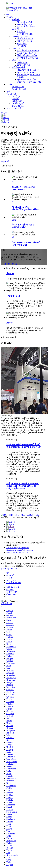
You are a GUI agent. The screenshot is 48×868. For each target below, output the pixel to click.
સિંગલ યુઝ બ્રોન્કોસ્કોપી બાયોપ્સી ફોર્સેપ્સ (23, 226)
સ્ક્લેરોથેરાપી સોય (25, 34)
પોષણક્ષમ (10, 273)
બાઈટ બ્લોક (22, 63)
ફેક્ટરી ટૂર (16, 96)
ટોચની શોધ (11, 594)
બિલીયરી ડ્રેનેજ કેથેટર (27, 55)
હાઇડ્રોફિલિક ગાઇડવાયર (28, 51)
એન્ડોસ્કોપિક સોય (25, 39)
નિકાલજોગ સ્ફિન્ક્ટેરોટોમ (28, 58)
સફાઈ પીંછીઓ (23, 65)
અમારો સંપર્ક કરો (13, 108)
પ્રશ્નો (8, 91)
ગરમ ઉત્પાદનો (12, 587)
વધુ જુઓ (5, 161)
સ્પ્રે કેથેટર (22, 43)
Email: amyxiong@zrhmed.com (19, 550)
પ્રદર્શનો (15, 98)
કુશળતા (9, 323)
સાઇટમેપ (10, 589)
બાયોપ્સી (16, 19)
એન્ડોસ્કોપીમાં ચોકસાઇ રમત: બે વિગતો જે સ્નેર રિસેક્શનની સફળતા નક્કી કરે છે (23, 445)
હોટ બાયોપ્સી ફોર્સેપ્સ (26, 27)
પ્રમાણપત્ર (17, 101)
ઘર (7, 15)
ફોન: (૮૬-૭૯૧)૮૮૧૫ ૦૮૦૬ (18, 552)
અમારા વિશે (11, 94)
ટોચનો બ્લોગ (11, 592)
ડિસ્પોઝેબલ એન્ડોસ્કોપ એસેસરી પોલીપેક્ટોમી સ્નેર (26, 243)
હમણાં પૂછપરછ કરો (9, 264)
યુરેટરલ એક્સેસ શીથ (26, 79)
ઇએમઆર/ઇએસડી (20, 36)
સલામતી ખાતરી (13, 296)
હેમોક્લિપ (21, 31)
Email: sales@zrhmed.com (17, 547)
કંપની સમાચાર (18, 86)
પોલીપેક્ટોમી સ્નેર (24, 41)
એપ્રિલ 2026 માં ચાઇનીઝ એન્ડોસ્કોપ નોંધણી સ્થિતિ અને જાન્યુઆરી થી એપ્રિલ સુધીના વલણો (22, 486)
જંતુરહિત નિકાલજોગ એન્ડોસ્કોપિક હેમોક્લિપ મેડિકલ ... (26, 208)
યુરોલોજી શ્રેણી (18, 67)
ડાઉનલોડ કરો (18, 106)
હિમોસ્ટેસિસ (17, 29)
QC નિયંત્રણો (18, 103)
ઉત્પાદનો (10, 17)
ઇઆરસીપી (16, 48)
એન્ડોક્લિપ (22, 46)
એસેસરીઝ (16, 60)
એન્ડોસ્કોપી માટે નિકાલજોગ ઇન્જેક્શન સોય (24, 188)
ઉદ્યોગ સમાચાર (19, 89)
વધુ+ (14, 182)
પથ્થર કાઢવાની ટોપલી (26, 53)
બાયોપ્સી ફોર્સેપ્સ (24, 22)
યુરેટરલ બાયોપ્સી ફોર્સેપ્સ (28, 70)
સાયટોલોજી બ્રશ (24, 24)
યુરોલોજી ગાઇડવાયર (26, 72)
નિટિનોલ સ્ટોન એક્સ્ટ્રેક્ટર (29, 82)
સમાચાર (9, 84)
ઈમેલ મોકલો (6, 603)
